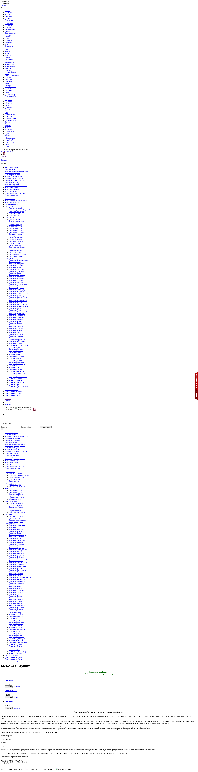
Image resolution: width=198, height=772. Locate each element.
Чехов (7, 133)
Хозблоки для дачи (11, 188)
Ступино (8, 122)
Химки (7, 127)
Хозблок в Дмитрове (16, 264)
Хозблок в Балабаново (17, 315)
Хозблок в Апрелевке (16, 338)
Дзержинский (10, 29)
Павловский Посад (11, 96)
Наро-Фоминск (10, 87)
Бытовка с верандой (12, 182)
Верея (7, 146)
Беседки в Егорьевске (16, 362)
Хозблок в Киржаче (16, 308)
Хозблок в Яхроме (15, 330)
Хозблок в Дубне (15, 321)
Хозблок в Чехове (15, 273)
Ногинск (8, 89)
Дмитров (8, 31)
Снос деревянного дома (17, 254)
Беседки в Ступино (16, 375)
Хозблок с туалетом (12, 189)
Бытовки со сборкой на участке (16, 186)
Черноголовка (10, 131)
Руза (6, 113)
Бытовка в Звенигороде (17, 382)
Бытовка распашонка (12, 175)
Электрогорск (10, 139)
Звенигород (9, 46)
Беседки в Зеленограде (17, 364)
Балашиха (8, 14)
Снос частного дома (16, 251)
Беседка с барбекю (15, 239)
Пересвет (8, 98)
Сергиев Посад (10, 114)
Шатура (7, 135)
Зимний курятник (15, 234)
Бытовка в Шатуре (15, 388)
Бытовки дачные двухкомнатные (16, 171)
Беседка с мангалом (16, 238)
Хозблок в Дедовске (16, 323)
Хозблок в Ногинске (16, 277)
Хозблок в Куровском (16, 325)
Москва (7, 11)
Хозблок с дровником (12, 202)
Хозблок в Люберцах (16, 291)
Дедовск (8, 27)
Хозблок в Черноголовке (18, 304)
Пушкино (8, 103)
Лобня (7, 74)
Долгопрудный (10, 33)
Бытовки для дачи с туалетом (15, 178)
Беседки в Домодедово (17, 373)
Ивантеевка (9, 48)
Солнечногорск (10, 118)
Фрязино (8, 126)
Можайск (8, 83)
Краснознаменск (11, 66)
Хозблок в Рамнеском (16, 317)
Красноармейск (10, 61)
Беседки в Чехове (15, 354)
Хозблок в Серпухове (16, 299)
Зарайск (8, 44)
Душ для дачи (10, 217)
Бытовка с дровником (12, 173)
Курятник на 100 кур (16, 232)
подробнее (16, 686)
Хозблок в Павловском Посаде (20, 312)
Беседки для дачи (11, 236)
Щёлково (8, 137)
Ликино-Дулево (10, 72)
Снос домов (9, 249)
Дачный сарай (10, 206)
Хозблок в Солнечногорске (18, 260)
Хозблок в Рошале (15, 332)
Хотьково (8, 129)
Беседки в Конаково (16, 351)
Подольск (8, 100)
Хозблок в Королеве (16, 280)
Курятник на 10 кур (16, 226)
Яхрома (7, 144)
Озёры (7, 92)
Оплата (3, 158)
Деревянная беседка (16, 241)
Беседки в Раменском (16, 371)
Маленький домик (11, 167)
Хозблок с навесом (11, 197)
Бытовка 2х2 (11, 691)
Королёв (8, 57)
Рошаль (7, 111)
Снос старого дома (15, 252)
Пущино (8, 105)
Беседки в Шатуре (15, 369)
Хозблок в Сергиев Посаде (18, 293)
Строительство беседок (17, 247)
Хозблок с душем (11, 191)
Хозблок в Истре (15, 267)
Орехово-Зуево (10, 94)
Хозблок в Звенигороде (17, 269)
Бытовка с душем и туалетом (15, 180)
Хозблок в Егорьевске (17, 275)
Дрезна (7, 37)
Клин (7, 53)
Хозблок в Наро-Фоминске (18, 306)
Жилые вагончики (11, 390)
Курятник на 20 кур (16, 228)
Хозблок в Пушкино (16, 286)
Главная (3, 156)
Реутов (7, 109)
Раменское (8, 107)
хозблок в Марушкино (17, 340)
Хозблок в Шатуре (15, 302)
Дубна (7, 38)
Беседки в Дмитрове (16, 349)
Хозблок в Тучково (15, 310)
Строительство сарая (16, 212)
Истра (7, 50)
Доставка (4, 160)
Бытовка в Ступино (16, 379)
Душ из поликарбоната (17, 221)
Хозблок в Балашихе (16, 319)
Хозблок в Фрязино (16, 327)
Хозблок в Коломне (16, 295)
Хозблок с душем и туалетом (15, 193)
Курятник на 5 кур (15, 225)
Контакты (4, 162)
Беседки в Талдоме (15, 360)
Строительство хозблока (13, 393)
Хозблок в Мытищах (16, 271)
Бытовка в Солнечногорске (18, 386)
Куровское (8, 70)
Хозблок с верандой (12, 195)
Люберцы (8, 81)
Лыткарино (9, 79)
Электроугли (9, 142)
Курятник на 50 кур (16, 230)
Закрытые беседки (15, 245)
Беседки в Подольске (16, 356)
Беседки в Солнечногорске (18, 345)
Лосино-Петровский (12, 76)
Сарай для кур (14, 215)
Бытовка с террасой (12, 184)
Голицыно (8, 25)
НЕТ (5, 5)
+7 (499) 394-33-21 (7, 151)
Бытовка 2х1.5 (11, 680)
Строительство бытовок (13, 391)
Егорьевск (8, 40)
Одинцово (8, 90)
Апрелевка (9, 12)
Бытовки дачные (11, 169)
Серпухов (8, 116)
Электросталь (10, 140)
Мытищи (8, 85)
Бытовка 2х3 (11, 701)
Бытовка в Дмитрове (16, 380)
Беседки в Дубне (15, 367)
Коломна (8, 55)
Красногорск (9, 63)
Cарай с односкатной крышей (19, 210)
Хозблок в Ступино (16, 343)
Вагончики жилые (11, 204)
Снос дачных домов (16, 256)
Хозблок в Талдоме (16, 328)
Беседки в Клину (15, 347)
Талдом (7, 124)
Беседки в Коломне (16, 358)
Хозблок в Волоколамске (18, 301)
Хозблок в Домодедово (17, 341)
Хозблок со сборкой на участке (16, 200)
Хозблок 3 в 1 (10, 199)
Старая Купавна (10, 120)
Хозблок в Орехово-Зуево (18, 297)
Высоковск (9, 24)
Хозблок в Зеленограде (17, 290)
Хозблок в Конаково (16, 265)
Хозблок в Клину (15, 262)
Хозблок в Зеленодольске (18, 284)
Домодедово (9, 35)
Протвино (8, 102)
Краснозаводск (10, 64)
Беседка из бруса (15, 243)
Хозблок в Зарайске (16, 336)
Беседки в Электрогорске (18, 377)
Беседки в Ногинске (16, 366)
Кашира (8, 51)
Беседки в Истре (15, 353)
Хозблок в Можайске (16, 278)
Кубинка (8, 68)
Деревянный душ (15, 219)
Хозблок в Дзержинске (17, 314)
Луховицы (8, 77)
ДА (2, 5)
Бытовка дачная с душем (13, 176)
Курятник (8, 223)
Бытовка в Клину (15, 384)
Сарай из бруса (14, 213)
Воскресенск (9, 22)
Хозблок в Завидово (16, 334)
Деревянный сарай (15, 208)
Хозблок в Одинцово (16, 282)
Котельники (9, 59)
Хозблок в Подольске (16, 288)
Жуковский (9, 42)
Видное (7, 18)
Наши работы (10, 258)
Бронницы (8, 16)
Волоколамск (9, 20)
